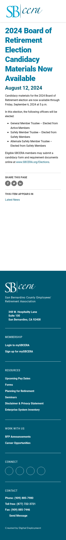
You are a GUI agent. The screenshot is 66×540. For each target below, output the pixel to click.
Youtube (30, 471)
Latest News (12, 199)
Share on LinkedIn (20, 183)
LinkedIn (41, 471)
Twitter (20, 471)
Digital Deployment (30, 527)
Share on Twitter (14, 183)
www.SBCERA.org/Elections (32, 162)
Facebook (9, 471)
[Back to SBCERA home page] (24, 9)
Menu (58, 11)
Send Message (18, 515)
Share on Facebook (7, 183)
